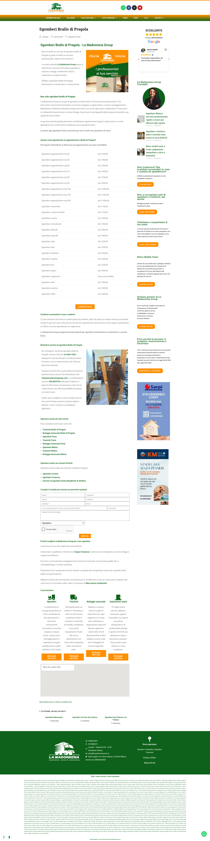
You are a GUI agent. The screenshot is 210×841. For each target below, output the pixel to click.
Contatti (158, 18)
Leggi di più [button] (162, 68)
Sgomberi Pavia (74, 37)
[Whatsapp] (123, 7)
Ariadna (45, 37)
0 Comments (157, 125)
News (125, 18)
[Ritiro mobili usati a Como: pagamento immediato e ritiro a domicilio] (141, 152)
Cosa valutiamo (147, 244)
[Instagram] (134, 7)
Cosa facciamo (87, 18)
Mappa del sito (149, 762)
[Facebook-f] (128, 7)
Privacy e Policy (149, 757)
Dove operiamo (150, 744)
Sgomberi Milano (53, 18)
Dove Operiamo (108, 18)
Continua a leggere (150, 371)
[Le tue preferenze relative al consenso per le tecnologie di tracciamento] (4, 837)
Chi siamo (71, 18)
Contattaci (145, 184)
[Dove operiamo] (149, 739)
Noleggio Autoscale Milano (54, 454)
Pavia (49, 440)
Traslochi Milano (50, 451)
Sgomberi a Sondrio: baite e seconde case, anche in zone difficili (156, 134)
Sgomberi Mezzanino (54, 717)
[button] (169, 59)
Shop (136, 18)
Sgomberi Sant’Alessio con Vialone (116, 718)
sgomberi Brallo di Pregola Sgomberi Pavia (57, 702)
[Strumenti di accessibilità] (9, 837)
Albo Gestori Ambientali (96, 583)
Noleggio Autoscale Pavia (54, 444)
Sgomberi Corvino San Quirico (84, 717)
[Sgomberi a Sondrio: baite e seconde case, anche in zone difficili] (141, 135)
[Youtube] (139, 7)
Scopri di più (146, 284)
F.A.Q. (146, 18)
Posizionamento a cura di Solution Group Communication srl (105, 839)
